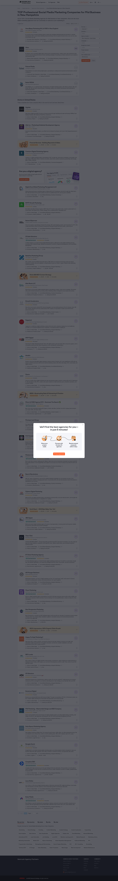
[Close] (83, 424)
